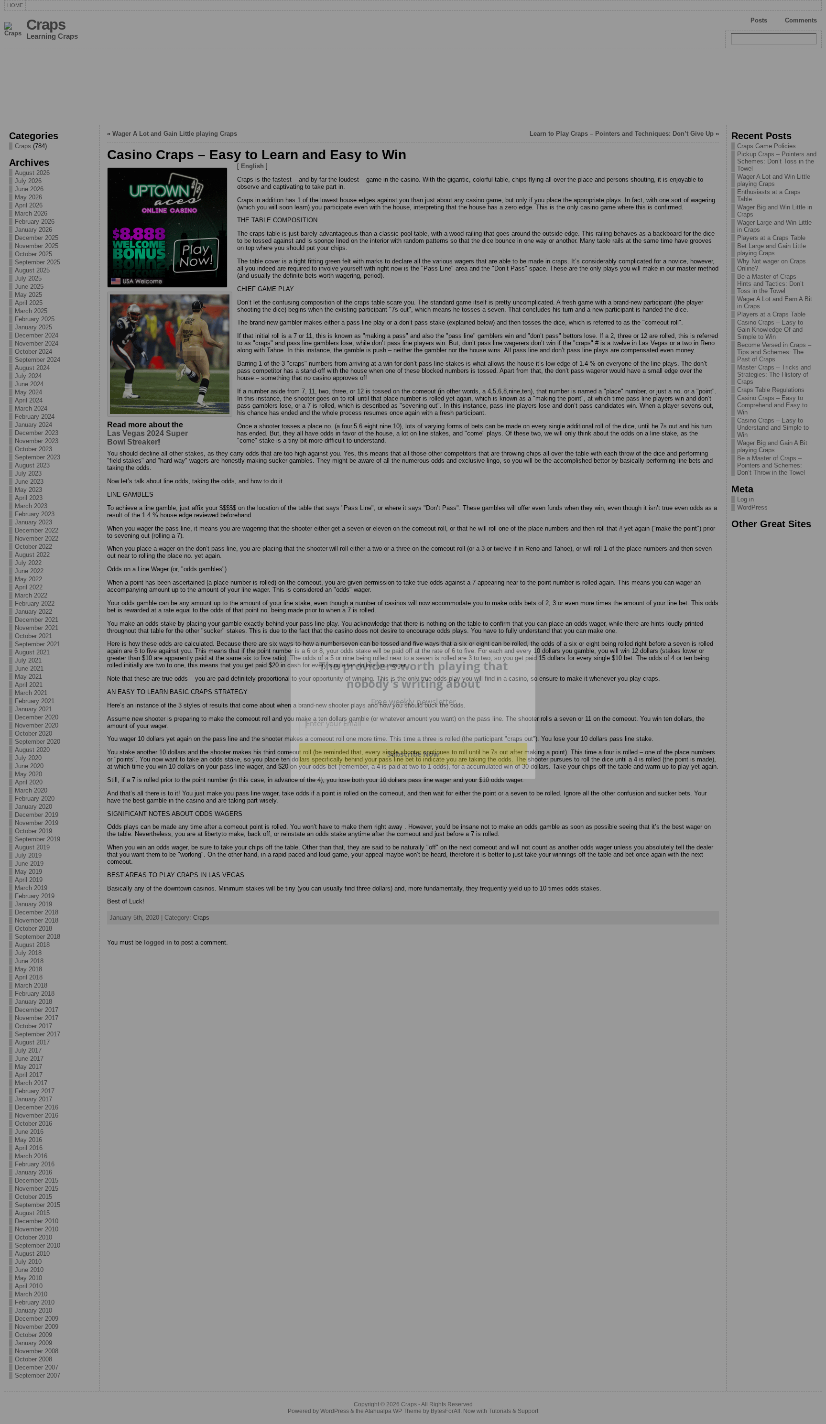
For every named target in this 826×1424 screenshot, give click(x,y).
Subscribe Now (413, 754)
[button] (413, 674)
